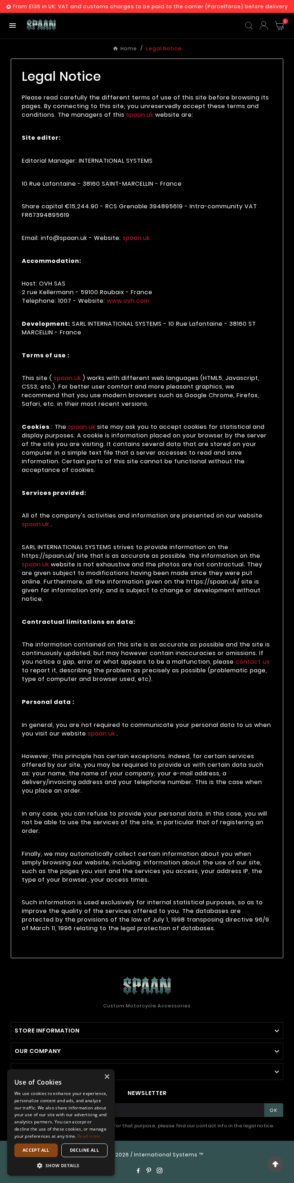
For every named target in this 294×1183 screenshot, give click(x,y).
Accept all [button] (36, 1150)
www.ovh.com (128, 301)
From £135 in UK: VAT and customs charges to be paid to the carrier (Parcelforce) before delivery (150, 6)
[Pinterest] (149, 1170)
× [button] (106, 1077)
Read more (88, 1136)
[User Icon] (264, 25)
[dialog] (61, 1122)
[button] (61, 1165)
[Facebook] (138, 1170)
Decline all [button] (84, 1150)
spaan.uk (139, 115)
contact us (253, 662)
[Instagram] (159, 1170)
